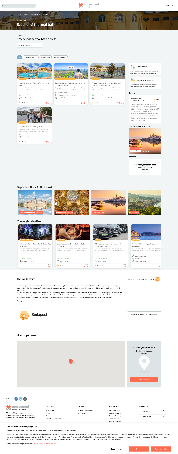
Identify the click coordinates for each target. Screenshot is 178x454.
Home (19, 14)
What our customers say (85, 410)
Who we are (50, 410)
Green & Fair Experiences (54, 419)
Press (48, 413)
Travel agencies (114, 419)
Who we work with (115, 410)
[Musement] (89, 5)
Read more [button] (21, 301)
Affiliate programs (115, 413)
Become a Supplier (115, 421)
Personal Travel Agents (116, 416)
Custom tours (82, 413)
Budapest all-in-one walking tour (30, 127)
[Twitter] (20, 399)
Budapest (26, 14)
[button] (130, 109)
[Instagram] (25, 399)
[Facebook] (16, 399)
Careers (48, 416)
